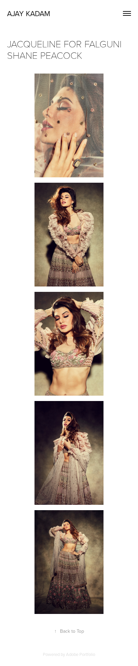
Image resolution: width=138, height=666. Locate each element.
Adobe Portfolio (80, 654)
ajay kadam (28, 13)
